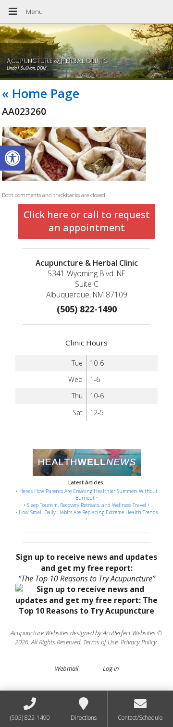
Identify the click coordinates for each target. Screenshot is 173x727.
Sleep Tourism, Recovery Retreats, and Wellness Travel (86, 505)
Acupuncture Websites (40, 632)
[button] (12, 158)
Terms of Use (100, 642)
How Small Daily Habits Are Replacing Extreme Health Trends (88, 512)
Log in (111, 668)
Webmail (66, 668)
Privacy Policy (139, 642)
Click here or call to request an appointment (87, 221)
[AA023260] (74, 178)
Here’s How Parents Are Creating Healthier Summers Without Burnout (88, 495)
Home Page (40, 93)
